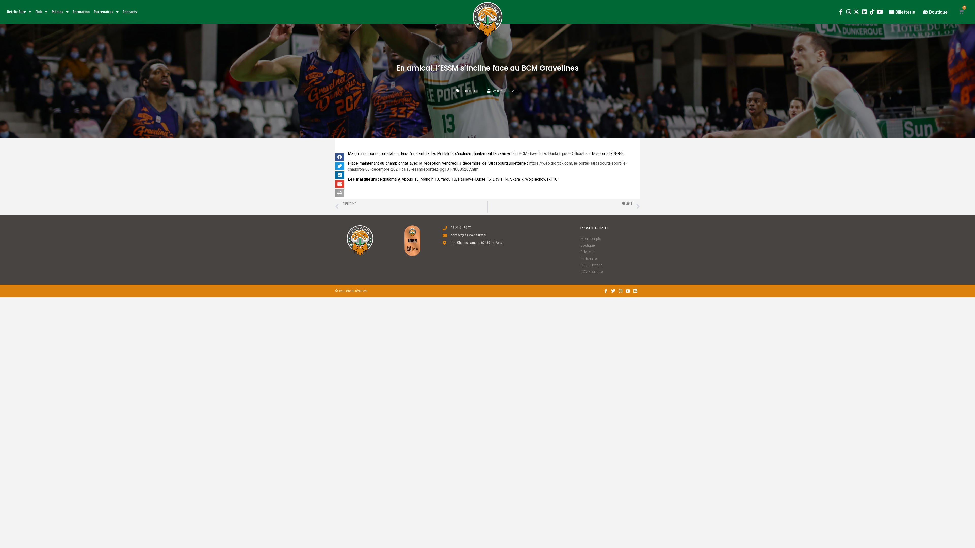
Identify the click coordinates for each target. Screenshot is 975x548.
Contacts (130, 12)
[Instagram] (849, 12)
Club (39, 12)
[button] (487, 19)
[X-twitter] (856, 12)
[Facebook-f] (841, 12)
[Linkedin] (864, 12)
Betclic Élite (16, 12)
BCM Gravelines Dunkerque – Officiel (551, 153)
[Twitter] (613, 291)
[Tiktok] (872, 12)
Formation (81, 12)
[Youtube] (880, 12)
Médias (57, 12)
